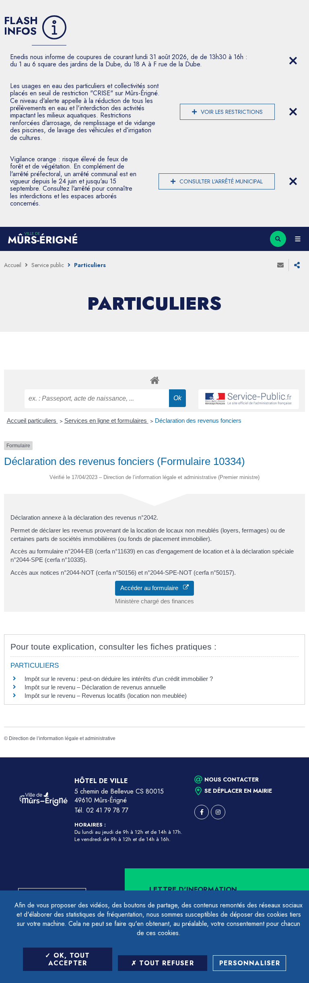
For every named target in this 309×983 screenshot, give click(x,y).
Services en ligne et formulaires (106, 420)
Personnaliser (249, 963)
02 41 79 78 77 (107, 810)
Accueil (12, 265)
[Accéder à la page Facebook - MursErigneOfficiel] (201, 812)
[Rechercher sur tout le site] (278, 239)
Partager (297, 265)
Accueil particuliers (32, 420)
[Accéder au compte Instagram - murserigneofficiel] (218, 812)
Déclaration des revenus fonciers (198, 420)
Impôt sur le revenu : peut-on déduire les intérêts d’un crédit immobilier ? (119, 678)
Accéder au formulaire (151, 587)
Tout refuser (165, 963)
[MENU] (297, 239)
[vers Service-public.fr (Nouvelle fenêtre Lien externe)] (248, 399)
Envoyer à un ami (280, 265)
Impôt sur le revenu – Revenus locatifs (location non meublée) (106, 695)
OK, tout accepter (69, 959)
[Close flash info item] (293, 61)
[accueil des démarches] (154, 379)
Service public (47, 265)
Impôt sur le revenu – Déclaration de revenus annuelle (95, 687)
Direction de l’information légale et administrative (62, 738)
